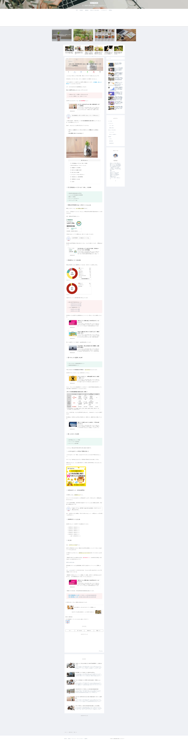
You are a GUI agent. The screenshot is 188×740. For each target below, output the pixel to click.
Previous (63, 50)
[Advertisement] (94, 19)
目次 (84, 160)
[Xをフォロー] (115, 180)
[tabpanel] (69, 50)
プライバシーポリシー (80, 738)
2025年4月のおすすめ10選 (76, 305)
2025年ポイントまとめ (76, 179)
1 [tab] (92, 56)
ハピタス (71, 570)
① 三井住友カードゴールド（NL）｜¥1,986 (79, 163)
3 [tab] (95, 56)
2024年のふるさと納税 (75, 309)
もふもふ (116, 160)
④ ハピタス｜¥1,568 (75, 172)
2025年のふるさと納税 (75, 310)
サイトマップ (74, 738)
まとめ (73, 181)
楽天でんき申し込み (70, 562)
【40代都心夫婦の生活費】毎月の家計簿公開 (87, 596)
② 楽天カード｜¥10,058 (76, 167)
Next (124, 50)
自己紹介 (65, 738)
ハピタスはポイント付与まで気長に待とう (78, 174)
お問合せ (69, 738)
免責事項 (86, 738)
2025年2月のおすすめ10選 (76, 303)
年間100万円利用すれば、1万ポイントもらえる (78, 165)
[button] (100, 72)
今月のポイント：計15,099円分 (77, 176)
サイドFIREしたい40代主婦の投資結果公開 (87, 595)
